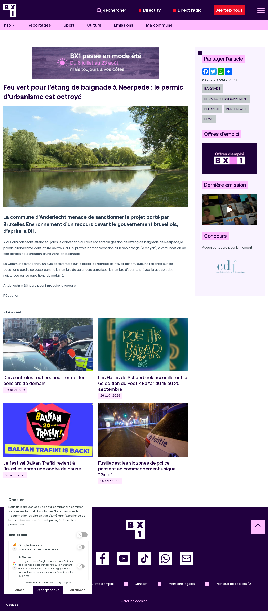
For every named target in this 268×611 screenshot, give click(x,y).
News (209, 119)
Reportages (39, 25)
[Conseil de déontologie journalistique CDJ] (229, 266)
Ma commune (159, 25)
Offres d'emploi (102, 583)
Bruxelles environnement (226, 98)
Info (7, 25)
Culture (94, 25)
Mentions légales (182, 583)
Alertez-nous (229, 10)
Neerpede (212, 108)
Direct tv (152, 10)
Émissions (123, 25)
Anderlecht (236, 108)
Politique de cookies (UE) (235, 583)
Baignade (212, 88)
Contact (141, 583)
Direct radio (190, 10)
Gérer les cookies (134, 600)
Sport (69, 25)
